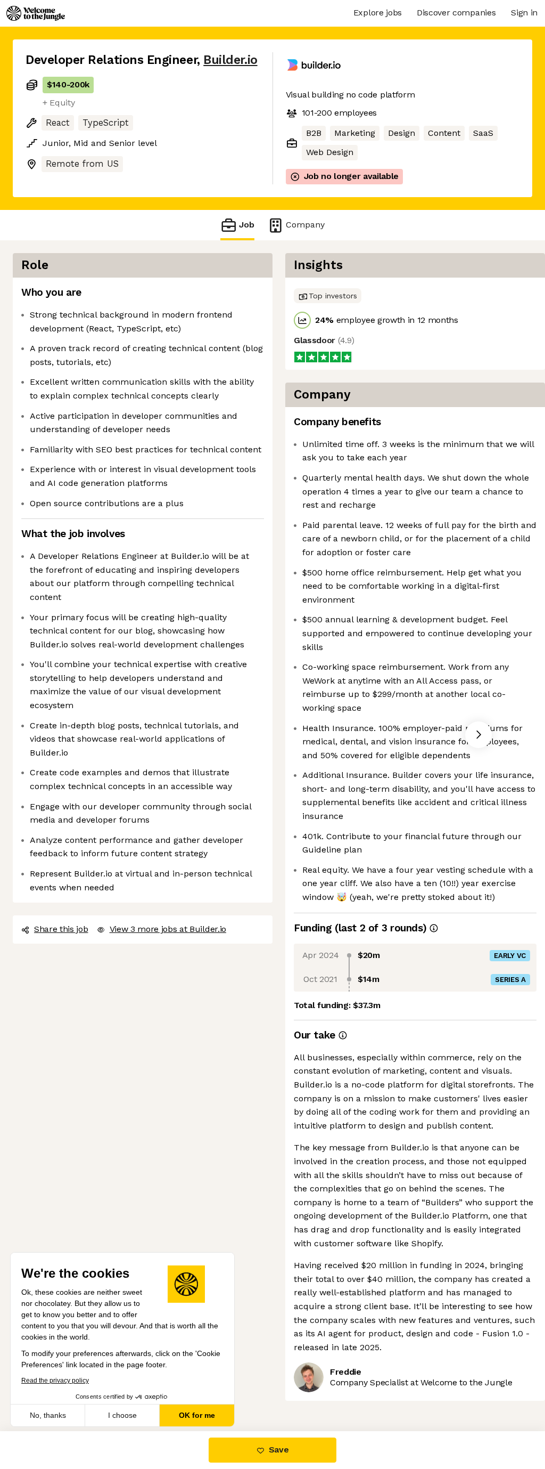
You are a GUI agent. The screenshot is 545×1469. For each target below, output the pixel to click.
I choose (122, 1415)
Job (246, 225)
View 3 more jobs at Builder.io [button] (168, 929)
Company (305, 225)
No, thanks (48, 1415)
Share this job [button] (61, 929)
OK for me (197, 1415)
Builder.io (230, 60)
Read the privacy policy (55, 1380)
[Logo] (35, 13)
